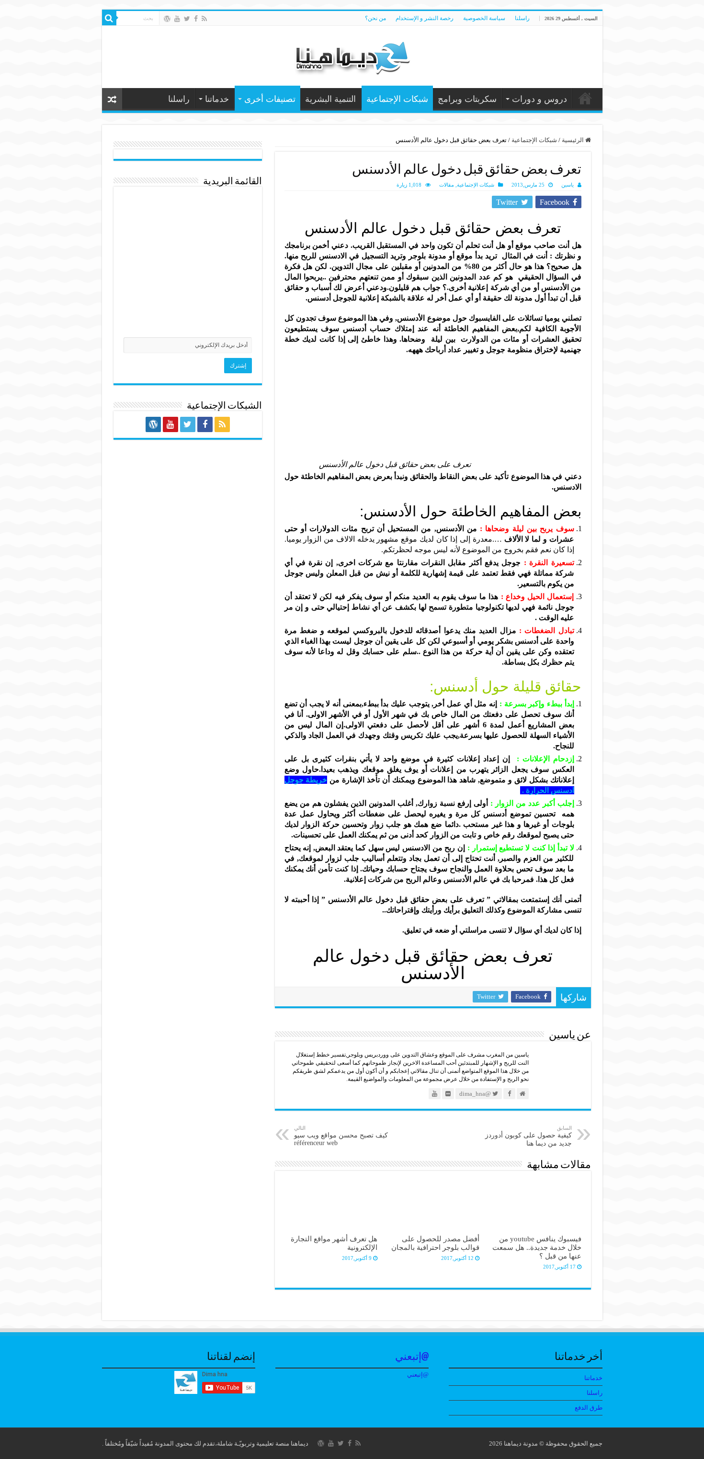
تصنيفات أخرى (269, 99)
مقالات (446, 185)
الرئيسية (573, 140)
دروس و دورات (539, 99)
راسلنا (522, 18)
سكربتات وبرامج (467, 99)
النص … (585, 98)
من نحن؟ (375, 18)
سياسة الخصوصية (484, 18)
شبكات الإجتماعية (397, 99)
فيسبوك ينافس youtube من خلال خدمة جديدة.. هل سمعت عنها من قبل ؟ (536, 1247)
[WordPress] (167, 18)
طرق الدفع (588, 1407)
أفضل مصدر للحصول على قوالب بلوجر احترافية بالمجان (435, 1243)
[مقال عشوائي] (112, 99)
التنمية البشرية (330, 99)
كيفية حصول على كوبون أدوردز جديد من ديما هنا (528, 1136)
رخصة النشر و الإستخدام (425, 18)
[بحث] (109, 18)
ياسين (567, 185)
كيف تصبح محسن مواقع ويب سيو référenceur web (341, 1136)
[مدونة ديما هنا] (352, 54)
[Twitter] (187, 18)
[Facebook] (196, 18)
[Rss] (204, 18)
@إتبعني (412, 1357)
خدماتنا (217, 99)
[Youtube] (177, 18)
